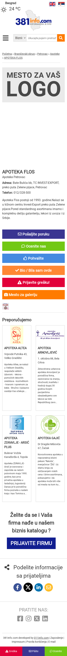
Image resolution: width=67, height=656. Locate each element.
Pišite (34, 651)
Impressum (18, 641)
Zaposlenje (56, 637)
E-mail (51, 641)
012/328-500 (22, 192)
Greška (12, 651)
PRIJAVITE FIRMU (31, 543)
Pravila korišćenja (36, 641)
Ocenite (57, 651)
